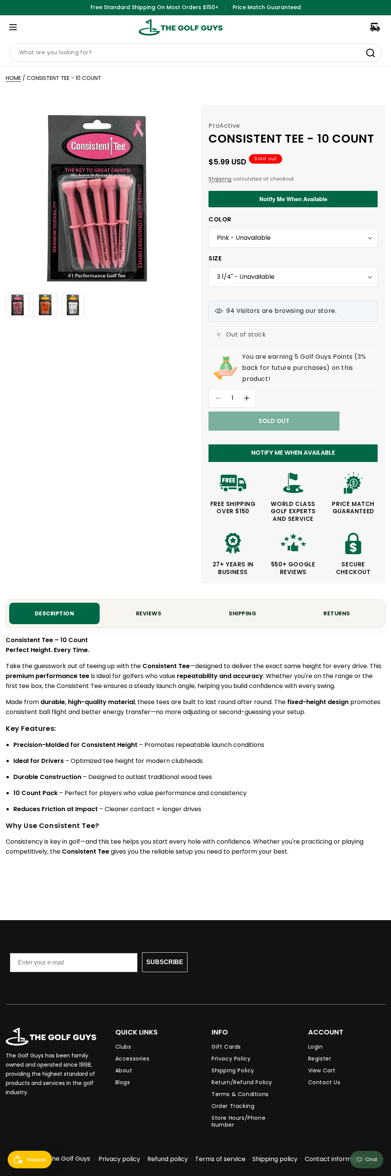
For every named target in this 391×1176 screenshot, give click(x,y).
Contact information (336, 1159)
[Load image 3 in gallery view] (72, 304)
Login (315, 1047)
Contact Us (324, 1082)
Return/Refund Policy (242, 1082)
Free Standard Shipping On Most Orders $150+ (154, 7)
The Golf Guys (69, 1158)
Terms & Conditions (240, 1094)
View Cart (322, 1070)
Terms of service (220, 1159)
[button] (13, 27)
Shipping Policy (233, 1070)
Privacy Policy (231, 1058)
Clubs (123, 1047)
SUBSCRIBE (164, 962)
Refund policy (167, 1159)
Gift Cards (226, 1047)
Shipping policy (274, 1159)
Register (319, 1058)
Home (13, 78)
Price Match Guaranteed (267, 7)
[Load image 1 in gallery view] (17, 304)
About (123, 1070)
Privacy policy (119, 1159)
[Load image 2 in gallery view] (45, 304)
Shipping (220, 179)
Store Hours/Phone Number (238, 1121)
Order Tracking (233, 1106)
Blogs (122, 1082)
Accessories (132, 1058)
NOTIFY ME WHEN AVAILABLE (293, 452)
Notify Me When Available (293, 199)
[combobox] (195, 53)
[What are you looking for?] (370, 53)
